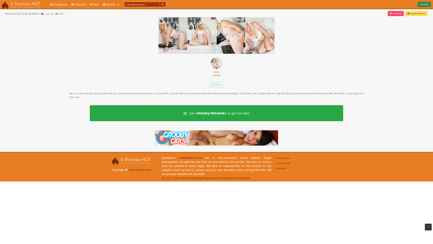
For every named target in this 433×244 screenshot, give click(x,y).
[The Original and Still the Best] (216, 144)
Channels (80, 4)
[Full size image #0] (172, 35)
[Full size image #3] (260, 35)
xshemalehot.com (140, 169)
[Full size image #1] (202, 35)
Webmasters (281, 168)
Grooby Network (417, 13)
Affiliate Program (283, 163)
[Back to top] (428, 227)
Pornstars (216, 84)
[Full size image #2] (231, 35)
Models (111, 4)
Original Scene (282, 158)
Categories (60, 4)
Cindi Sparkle (216, 74)
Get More (397, 13)
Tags (96, 4)
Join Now (424, 4)
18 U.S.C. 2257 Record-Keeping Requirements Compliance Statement (206, 178)
